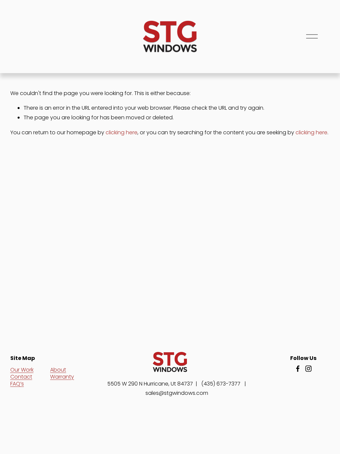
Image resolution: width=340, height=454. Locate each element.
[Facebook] (298, 368)
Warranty (62, 377)
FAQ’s (17, 384)
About (58, 370)
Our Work (22, 370)
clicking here (121, 132)
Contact (21, 377)
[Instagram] (308, 368)
